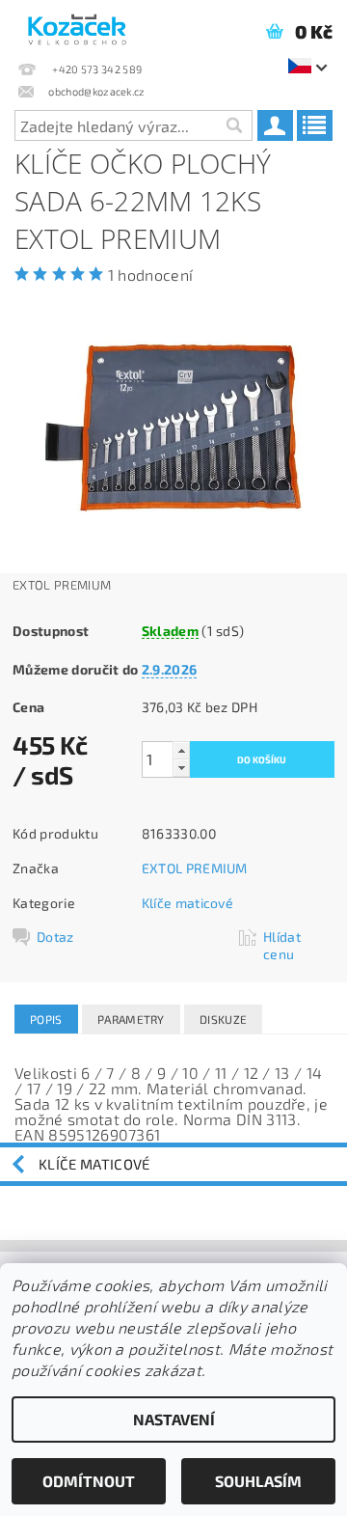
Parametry (131, 1019)
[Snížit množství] (181, 767)
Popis (46, 1019)
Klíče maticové (187, 903)
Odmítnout (88, 1481)
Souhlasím (258, 1481)
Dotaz (55, 936)
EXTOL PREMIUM (195, 868)
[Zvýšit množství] (181, 750)
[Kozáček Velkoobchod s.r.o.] (77, 25)
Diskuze (223, 1019)
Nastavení (174, 1419)
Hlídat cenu (282, 945)
